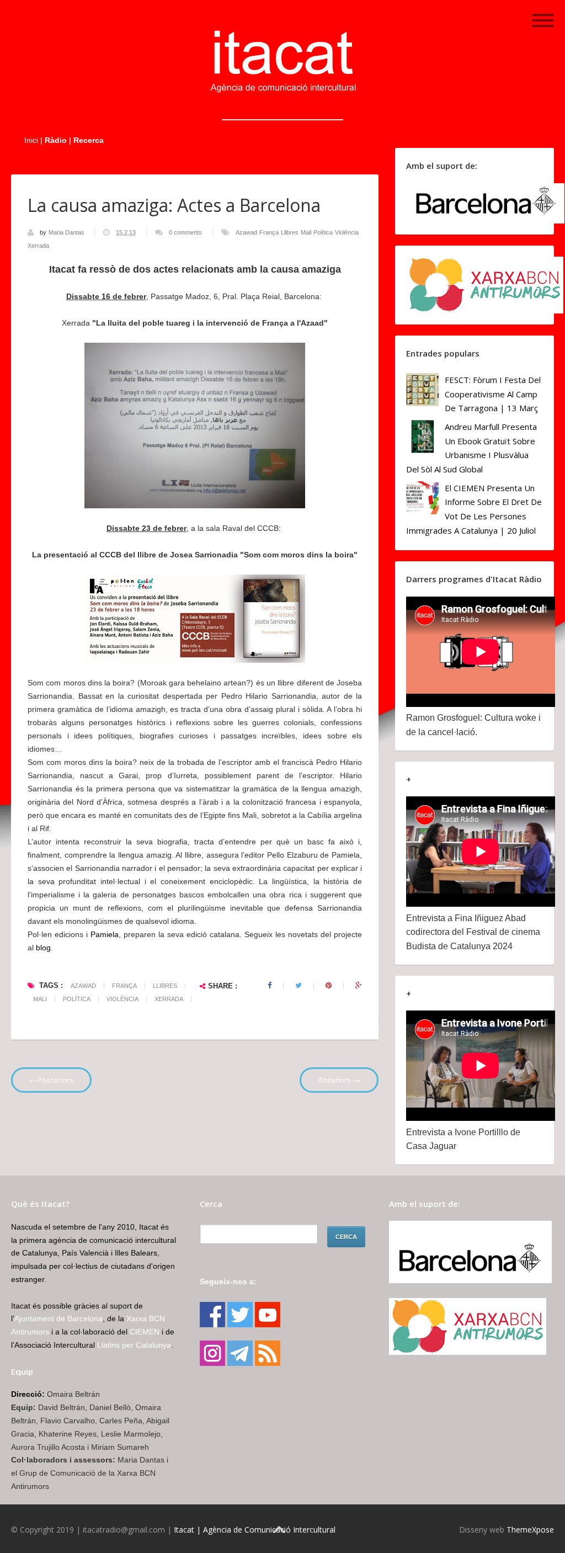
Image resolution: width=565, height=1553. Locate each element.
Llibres (290, 232)
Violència (347, 232)
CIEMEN (144, 1331)
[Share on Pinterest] (329, 986)
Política (323, 232)
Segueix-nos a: (228, 1281)
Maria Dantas (67, 232)
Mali (306, 232)
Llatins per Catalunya (134, 1345)
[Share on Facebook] (269, 986)
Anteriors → (339, 1079)
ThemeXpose (530, 1529)
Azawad (246, 232)
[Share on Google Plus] (358, 986)
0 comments (185, 232)
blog (43, 947)
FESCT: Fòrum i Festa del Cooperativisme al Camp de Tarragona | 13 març (493, 393)
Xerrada (38, 245)
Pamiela (104, 934)
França (269, 232)
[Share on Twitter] (298, 986)
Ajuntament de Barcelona (58, 1318)
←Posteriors (51, 1079)
